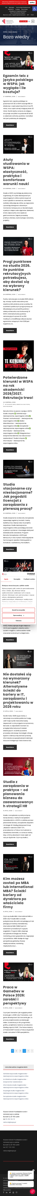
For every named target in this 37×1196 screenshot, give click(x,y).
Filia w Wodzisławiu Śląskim (17, 13)
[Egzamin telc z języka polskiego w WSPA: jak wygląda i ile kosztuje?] (18, 60)
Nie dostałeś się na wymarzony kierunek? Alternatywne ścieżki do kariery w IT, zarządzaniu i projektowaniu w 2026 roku (18, 690)
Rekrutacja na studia (23, 404)
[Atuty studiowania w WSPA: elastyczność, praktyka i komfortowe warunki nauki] (18, 144)
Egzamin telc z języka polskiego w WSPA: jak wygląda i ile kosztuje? (18, 83)
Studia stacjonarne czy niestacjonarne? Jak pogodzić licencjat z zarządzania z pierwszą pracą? (18, 496)
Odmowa (18, 620)
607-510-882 (23, 21)
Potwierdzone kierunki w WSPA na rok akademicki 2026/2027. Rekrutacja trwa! (18, 387)
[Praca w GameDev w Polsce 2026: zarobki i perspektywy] (18, 972)
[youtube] (13, 1192)
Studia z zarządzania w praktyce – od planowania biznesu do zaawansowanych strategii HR (18, 793)
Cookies (17, 9)
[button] (34, 8)
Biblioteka (11, 7)
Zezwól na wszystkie (18, 610)
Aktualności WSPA (10, 404)
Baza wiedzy (21, 96)
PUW (32, 15)
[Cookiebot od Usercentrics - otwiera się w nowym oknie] (27, 574)
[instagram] (16, 1192)
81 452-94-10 (10, 1119)
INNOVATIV (11, 9)
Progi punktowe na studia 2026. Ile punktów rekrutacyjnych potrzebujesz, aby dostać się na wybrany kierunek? (17, 275)
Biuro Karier (24, 9)
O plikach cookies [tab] (29, 579)
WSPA (5, 32)
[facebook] (3, 1192)
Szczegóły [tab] (17, 579)
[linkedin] (6, 1192)
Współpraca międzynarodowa (17, 11)
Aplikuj (32, 2)
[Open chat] (32, 1191)
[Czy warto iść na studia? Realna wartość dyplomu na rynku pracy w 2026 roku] (18, 568)
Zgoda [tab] (6, 579)
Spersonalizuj (17, 615)
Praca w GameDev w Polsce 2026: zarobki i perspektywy (14, 995)
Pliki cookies (7, 1190)
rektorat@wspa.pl (9, 1122)
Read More (10, 125)
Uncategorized (7, 406)
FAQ (6, 7)
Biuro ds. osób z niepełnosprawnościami (14, 15)
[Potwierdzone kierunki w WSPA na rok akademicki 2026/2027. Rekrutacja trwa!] (18, 356)
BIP (28, 15)
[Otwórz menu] (32, 21)
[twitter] (10, 1192)
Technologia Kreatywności (23, 7)
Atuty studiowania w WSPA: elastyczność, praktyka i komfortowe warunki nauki (16, 171)
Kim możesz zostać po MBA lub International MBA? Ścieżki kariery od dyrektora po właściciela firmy (18, 892)
